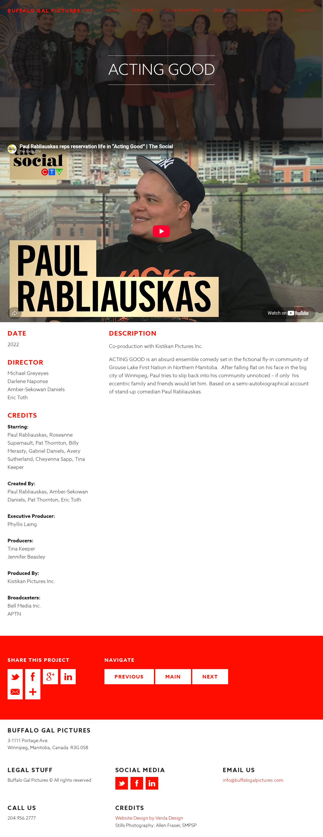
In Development (183, 10)
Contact (305, 10)
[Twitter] (121, 783)
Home (88, 10)
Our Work (142, 10)
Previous (129, 676)
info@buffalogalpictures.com (253, 780)
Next (210, 676)
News (219, 10)
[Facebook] (136, 783)
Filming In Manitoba (260, 10)
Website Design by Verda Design (149, 818)
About (112, 10)
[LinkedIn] (152, 783)
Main (173, 676)
